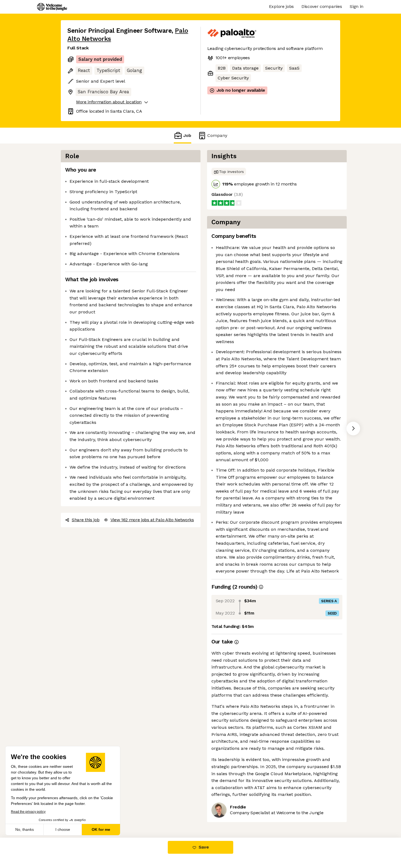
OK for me (101, 829)
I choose (62, 829)
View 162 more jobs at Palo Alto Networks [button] (152, 519)
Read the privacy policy (28, 812)
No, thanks (24, 829)
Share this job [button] (86, 519)
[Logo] (52, 7)
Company (217, 135)
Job (187, 135)
